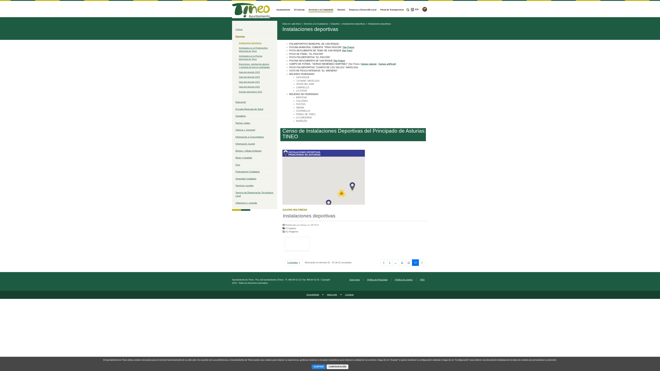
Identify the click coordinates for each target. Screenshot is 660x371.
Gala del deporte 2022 (249, 77)
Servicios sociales (244, 185)
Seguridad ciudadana (245, 178)
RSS (422, 280)
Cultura (239, 29)
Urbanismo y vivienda (246, 203)
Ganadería (240, 116)
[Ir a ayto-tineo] (251, 9)
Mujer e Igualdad (243, 157)
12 (410, 263)
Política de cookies (404, 280)
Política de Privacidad (377, 280)
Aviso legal (354, 280)
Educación (240, 102)
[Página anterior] (383, 262)
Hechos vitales (242, 123)
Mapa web (332, 295)
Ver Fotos (348, 47)
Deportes (240, 36)
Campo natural (368, 64)
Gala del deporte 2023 (249, 72)
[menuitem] (283, 10)
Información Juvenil (245, 144)
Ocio (237, 165)
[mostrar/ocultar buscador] (407, 10)
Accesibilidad (312, 295)
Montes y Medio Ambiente (248, 151)
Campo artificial (386, 64)
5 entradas (295, 263)
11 (403, 263)
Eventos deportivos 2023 (250, 92)
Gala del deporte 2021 (249, 82)
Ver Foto (347, 50)
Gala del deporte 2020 (249, 87)
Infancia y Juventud (245, 130)
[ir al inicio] (646, 350)
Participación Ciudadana (247, 171)
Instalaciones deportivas (250, 43)
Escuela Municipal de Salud (249, 109)
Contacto (349, 295)
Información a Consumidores (249, 137)
